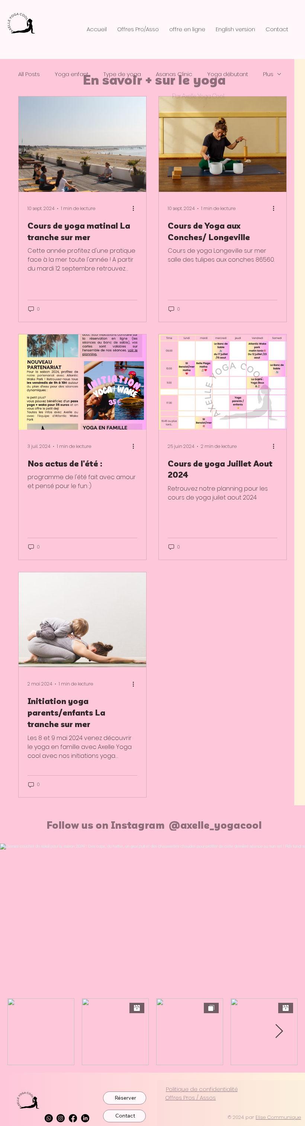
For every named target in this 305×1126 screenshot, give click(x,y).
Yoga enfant (72, 74)
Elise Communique (278, 1117)
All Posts (29, 74)
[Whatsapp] (49, 1118)
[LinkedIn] (85, 1118)
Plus (268, 74)
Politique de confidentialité (202, 1089)
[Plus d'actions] (136, 208)
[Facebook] (73, 1118)
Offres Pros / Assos (190, 1098)
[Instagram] (61, 1118)
